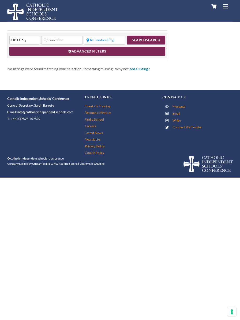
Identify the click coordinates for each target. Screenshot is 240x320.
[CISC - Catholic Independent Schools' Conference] (32, 17)
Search (146, 40)
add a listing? (139, 69)
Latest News (94, 133)
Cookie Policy (94, 153)
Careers (90, 126)
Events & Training (98, 106)
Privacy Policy (95, 146)
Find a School (94, 119)
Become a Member (98, 113)
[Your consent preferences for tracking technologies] (231, 311)
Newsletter (93, 139)
